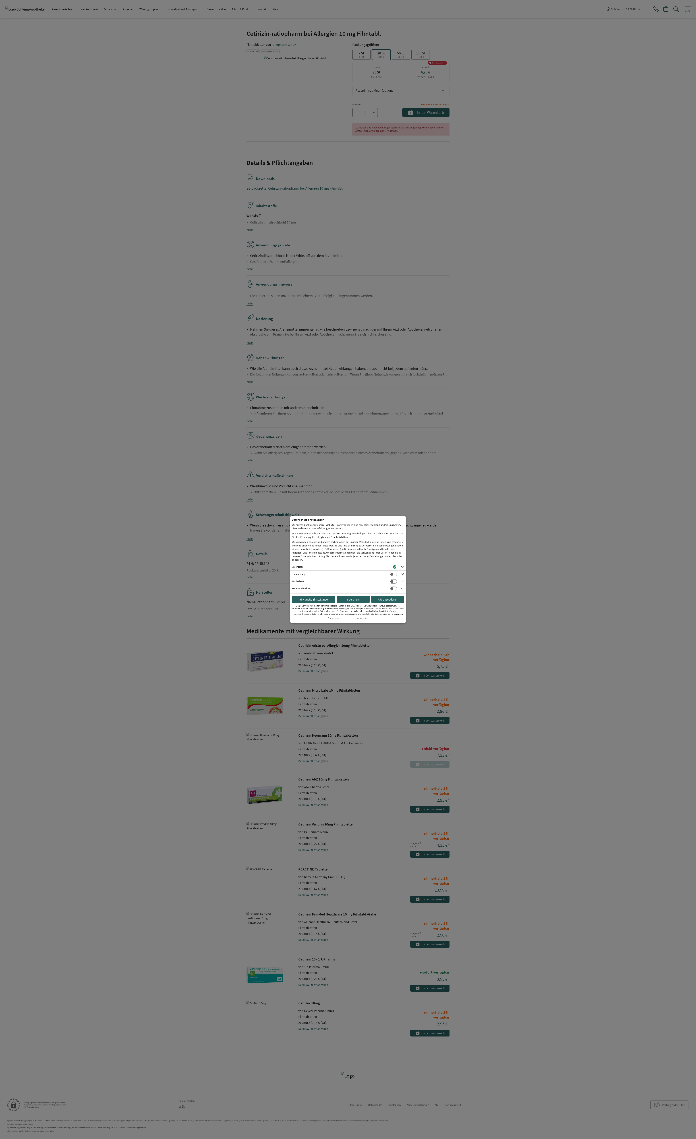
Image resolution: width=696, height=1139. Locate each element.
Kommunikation (301, 588)
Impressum (362, 618)
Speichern (353, 599)
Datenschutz (334, 618)
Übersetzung (299, 574)
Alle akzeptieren (387, 599)
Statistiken (298, 581)
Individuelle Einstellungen (313, 599)
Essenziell (297, 566)
